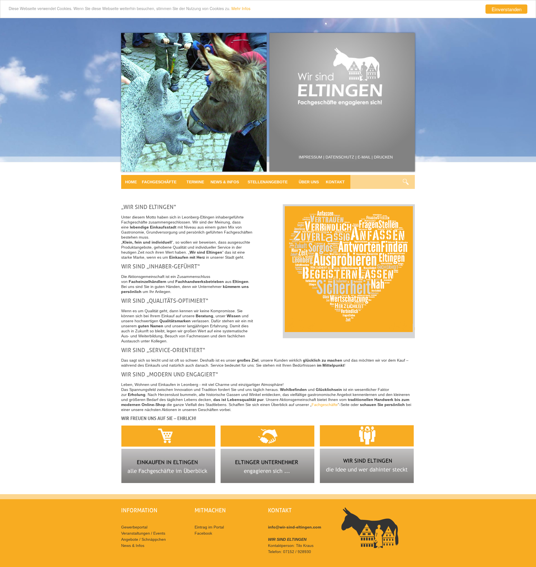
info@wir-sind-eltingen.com (294, 527)
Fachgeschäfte (325, 404)
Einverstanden (506, 9)
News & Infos (132, 545)
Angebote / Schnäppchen (143, 539)
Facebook (203, 533)
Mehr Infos (240, 8)
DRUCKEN (383, 157)
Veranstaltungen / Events (143, 533)
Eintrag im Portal (209, 527)
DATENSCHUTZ (340, 157)
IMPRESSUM (310, 157)
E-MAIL (364, 157)
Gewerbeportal (134, 527)
